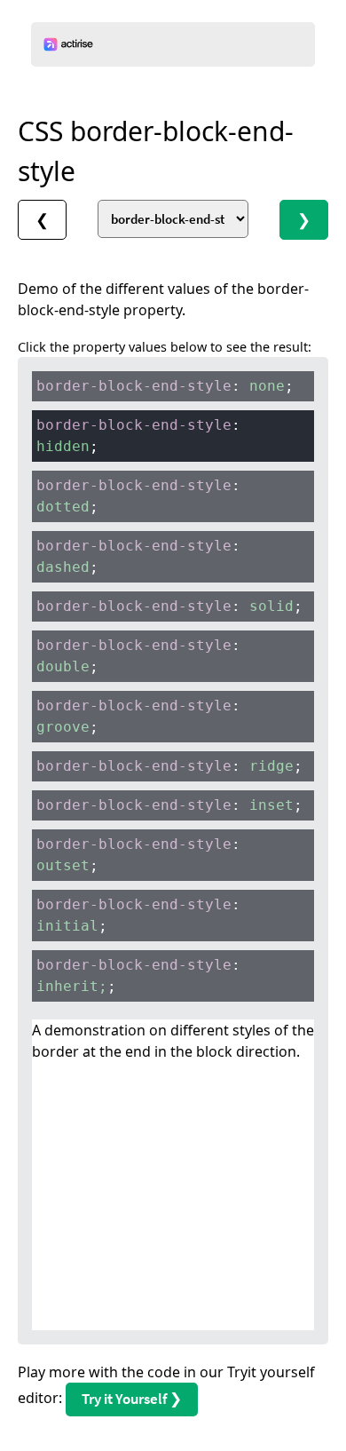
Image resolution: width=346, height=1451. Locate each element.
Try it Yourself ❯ (132, 1398)
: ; (165, 385)
